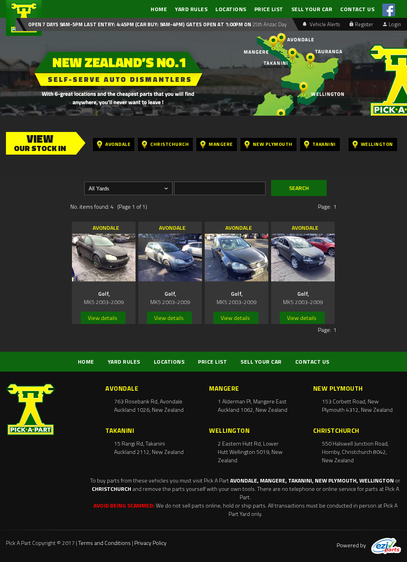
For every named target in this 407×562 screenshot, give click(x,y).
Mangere (221, 144)
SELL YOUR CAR (312, 9)
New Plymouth (273, 144)
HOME (159, 9)
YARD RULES (191, 9)
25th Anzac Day (269, 24)
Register (364, 24)
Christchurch (169, 144)
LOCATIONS (230, 9)
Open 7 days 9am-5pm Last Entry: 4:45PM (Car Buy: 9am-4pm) (106, 24)
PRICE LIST (268, 9)
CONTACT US (357, 9)
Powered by (352, 545)
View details (102, 318)
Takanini (324, 144)
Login (395, 24)
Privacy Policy (150, 543)
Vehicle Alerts (324, 24)
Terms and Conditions (104, 543)
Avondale (117, 144)
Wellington (377, 144)
